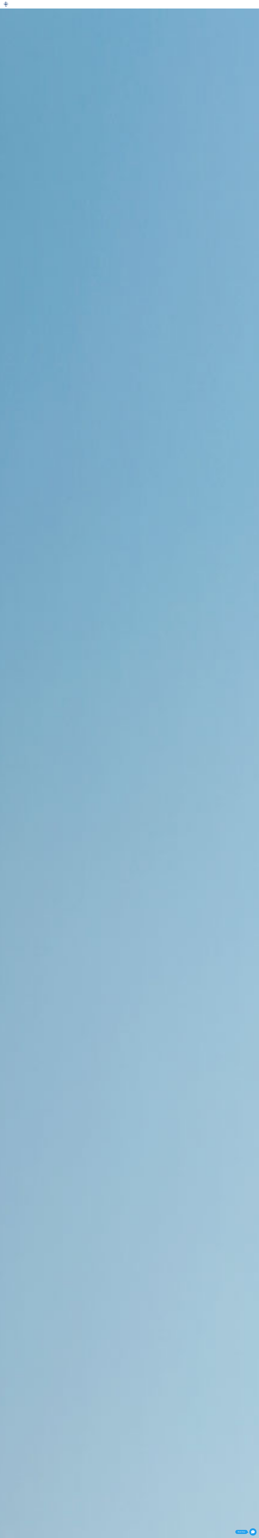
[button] (252, 4)
